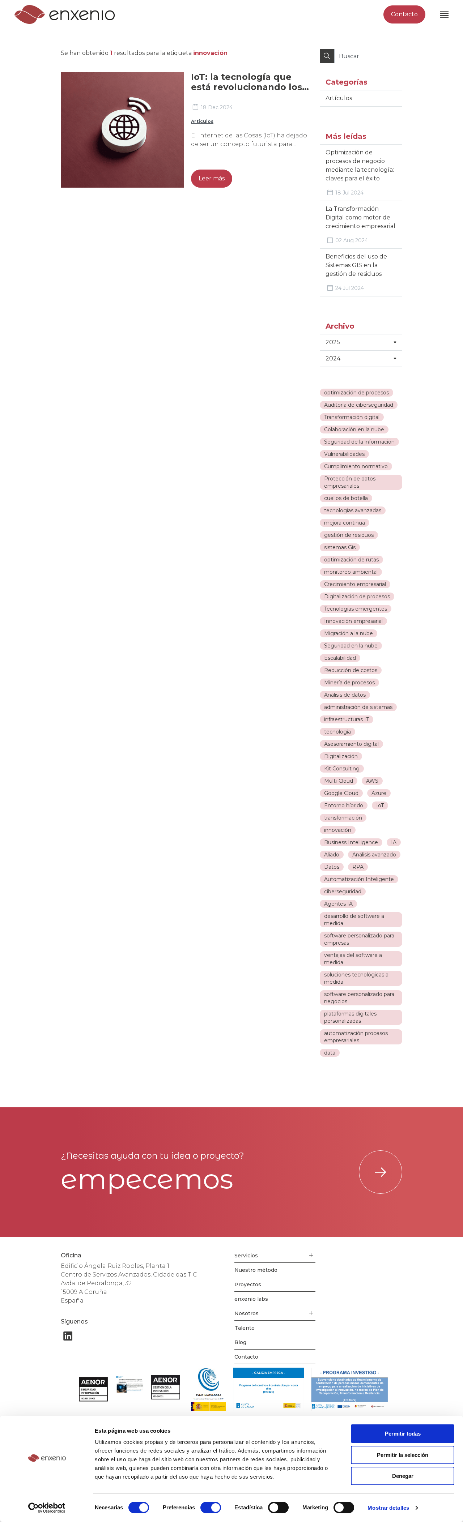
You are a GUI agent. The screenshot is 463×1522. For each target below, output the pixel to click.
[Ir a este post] (122, 130)
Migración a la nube (348, 633)
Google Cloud (341, 793)
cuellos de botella (346, 498)
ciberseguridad (342, 891)
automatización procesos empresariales (356, 1037)
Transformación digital (351, 417)
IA (393, 842)
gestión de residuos (349, 535)
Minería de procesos (349, 682)
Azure (378, 793)
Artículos (202, 121)
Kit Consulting (342, 768)
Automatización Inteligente (359, 879)
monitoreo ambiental (351, 572)
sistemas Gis (340, 547)
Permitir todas (403, 1434)
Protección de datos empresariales (349, 482)
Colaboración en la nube (354, 429)
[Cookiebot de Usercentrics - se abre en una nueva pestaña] (46, 1507)
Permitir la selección (402, 1455)
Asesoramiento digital (351, 744)
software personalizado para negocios (359, 998)
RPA (358, 867)
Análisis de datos (345, 695)
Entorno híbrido (343, 805)
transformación (343, 818)
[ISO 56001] (165, 1387)
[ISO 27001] (93, 1389)
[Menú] (444, 14)
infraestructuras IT (346, 719)
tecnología (337, 731)
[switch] (210, 1507)
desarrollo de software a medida (354, 920)
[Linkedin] (68, 1336)
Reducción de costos (350, 670)
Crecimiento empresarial (355, 584)
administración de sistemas (358, 707)
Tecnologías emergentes (355, 609)
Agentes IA (338, 904)
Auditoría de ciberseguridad (358, 405)
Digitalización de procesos (357, 596)
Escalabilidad (340, 658)
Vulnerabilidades (344, 454)
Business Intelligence (351, 842)
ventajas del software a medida (353, 959)
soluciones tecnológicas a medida (356, 978)
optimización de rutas (351, 559)
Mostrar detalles (388, 1508)
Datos (331, 867)
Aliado (331, 854)
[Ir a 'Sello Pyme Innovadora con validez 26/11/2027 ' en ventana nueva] (208, 1389)
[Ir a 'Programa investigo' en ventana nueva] (349, 1389)
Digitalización (341, 756)
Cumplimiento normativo (356, 466)
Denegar (402, 1476)
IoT (380, 805)
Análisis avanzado (374, 854)
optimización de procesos (356, 392)
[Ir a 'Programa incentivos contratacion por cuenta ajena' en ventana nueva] (268, 1389)
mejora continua (344, 523)
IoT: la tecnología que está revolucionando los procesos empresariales (246, 87)
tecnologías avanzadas (352, 510)
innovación (337, 830)
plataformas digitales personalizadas (350, 1017)
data (329, 1052)
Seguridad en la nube (351, 645)
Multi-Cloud (338, 781)
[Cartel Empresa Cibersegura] (129, 1385)
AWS (372, 781)
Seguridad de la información (359, 442)
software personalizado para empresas (359, 939)
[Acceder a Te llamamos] (380, 1172)
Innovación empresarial (353, 621)
